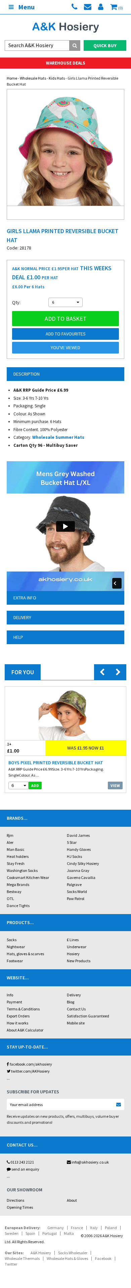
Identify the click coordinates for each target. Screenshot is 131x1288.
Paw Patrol (75, 898)
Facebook (103, 1258)
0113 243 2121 (22, 1162)
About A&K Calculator (25, 1029)
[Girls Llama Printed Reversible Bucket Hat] (65, 147)
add (35, 785)
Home (12, 78)
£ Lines (73, 939)
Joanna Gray (78, 870)
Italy (94, 1227)
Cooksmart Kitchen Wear (28, 877)
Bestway (14, 891)
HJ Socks (74, 856)
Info (10, 994)
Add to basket (66, 318)
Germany (55, 1227)
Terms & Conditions (23, 1008)
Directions (15, 1200)
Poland (111, 1227)
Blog (70, 1001)
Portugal (49, 1233)
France (77, 1227)
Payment (14, 1001)
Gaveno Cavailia (81, 877)
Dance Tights (18, 905)
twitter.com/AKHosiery (30, 1071)
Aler (10, 842)
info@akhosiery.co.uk (90, 1162)
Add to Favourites (66, 334)
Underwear (76, 946)
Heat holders (18, 856)
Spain (30, 1233)
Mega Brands (18, 884)
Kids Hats (57, 78)
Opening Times (20, 1207)
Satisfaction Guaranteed (88, 1015)
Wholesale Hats (33, 78)
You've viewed (65, 347)
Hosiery (73, 953)
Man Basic (16, 849)
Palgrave (74, 884)
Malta (69, 1233)
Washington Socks (22, 870)
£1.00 (13, 748)
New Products (78, 960)
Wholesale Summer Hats (58, 437)
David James (78, 835)
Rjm (10, 835)
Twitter (11, 1264)
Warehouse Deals (65, 63)
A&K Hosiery (41, 1252)
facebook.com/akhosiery (30, 1064)
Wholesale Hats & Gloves (67, 1258)
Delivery (74, 994)
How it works (17, 1022)
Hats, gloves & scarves (25, 953)
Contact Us (76, 1008)
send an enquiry (25, 1169)
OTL (10, 898)
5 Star (72, 842)
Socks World (77, 891)
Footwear (15, 960)
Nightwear (16, 946)
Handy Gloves (79, 849)
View (115, 785)
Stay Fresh (16, 863)
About (72, 1200)
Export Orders (18, 1015)
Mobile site (76, 1022)
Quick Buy (105, 45)
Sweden (11, 1233)
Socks (11, 939)
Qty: (16, 302)
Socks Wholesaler (72, 1252)
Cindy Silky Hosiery (83, 863)
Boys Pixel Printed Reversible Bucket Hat (55, 763)
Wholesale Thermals (22, 1258)
